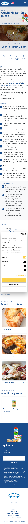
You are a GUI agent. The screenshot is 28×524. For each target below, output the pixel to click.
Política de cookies (13, 515)
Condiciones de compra (14, 518)
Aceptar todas (14, 280)
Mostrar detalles (20, 275)
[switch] (24, 262)
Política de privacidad (13, 513)
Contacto (13, 509)
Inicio (2, 23)
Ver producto (7, 411)
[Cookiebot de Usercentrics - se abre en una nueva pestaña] (20, 234)
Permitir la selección (14, 284)
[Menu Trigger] (25, 3)
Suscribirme (14, 462)
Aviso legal (13, 511)
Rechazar (14, 288)
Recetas (5, 23)
